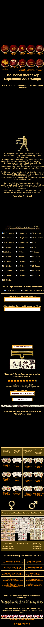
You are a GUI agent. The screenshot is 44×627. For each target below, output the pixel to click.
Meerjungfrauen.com (34, 584)
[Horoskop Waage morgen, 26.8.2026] (22, 49)
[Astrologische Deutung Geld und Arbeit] (22, 540)
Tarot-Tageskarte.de (34, 563)
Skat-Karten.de (34, 574)
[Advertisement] (22, 23)
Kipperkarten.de (13, 579)
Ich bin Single (11, 290)
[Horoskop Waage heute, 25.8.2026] (13, 49)
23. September (8, 233)
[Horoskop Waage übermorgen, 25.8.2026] (31, 49)
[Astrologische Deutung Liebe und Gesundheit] (37, 539)
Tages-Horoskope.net (34, 568)
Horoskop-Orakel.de (13, 562)
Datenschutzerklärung (26, 619)
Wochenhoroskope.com (12, 574)
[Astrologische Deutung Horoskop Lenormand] (8, 540)
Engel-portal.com (13, 585)
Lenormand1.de (34, 579)
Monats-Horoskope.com (12, 568)
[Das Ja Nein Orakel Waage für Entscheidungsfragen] (13, 67)
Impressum (13, 619)
